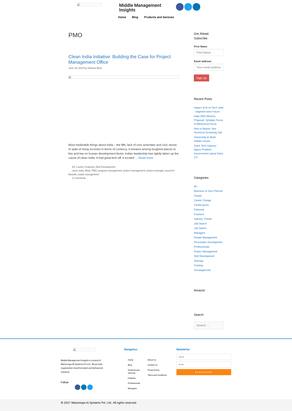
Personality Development (208, 242)
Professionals (201, 246)
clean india (78, 170)
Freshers (199, 214)
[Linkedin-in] (84, 387)
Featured (89, 166)
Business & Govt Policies (208, 191)
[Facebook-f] (77, 387)
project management (134, 170)
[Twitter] (188, 7)
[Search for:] (209, 325)
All (73, 166)
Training (198, 265)
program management (110, 170)
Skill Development (105, 166)
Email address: (203, 61)
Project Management (205, 251)
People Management (205, 237)
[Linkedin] (196, 7)
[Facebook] (180, 7)
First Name (200, 46)
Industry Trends (203, 218)
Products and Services (159, 17)
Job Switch (200, 228)
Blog (135, 17)
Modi (87, 170)
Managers (199, 232)
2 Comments (79, 178)
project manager (155, 170)
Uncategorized (202, 270)
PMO (94, 170)
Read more (146, 157)
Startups (198, 260)
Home (122, 17)
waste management (88, 174)
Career (79, 166)
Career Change (202, 200)
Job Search (200, 223)
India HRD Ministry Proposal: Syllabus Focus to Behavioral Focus (208, 120)
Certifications (201, 205)
